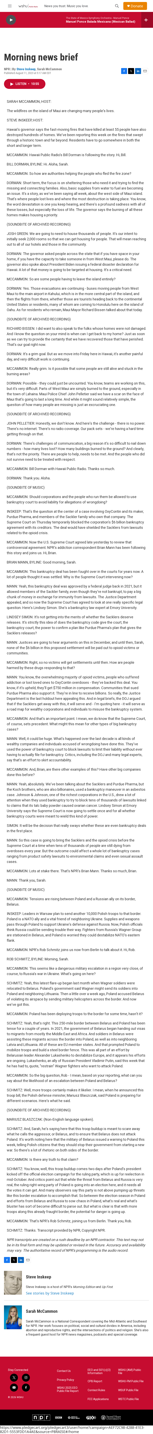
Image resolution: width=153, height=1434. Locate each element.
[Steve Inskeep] (13, 1283)
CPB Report (95, 1381)
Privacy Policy (65, 1379)
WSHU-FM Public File (131, 1381)
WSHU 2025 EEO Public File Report (67, 1389)
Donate (137, 6)
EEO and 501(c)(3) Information (99, 1372)
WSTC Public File (128, 1399)
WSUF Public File (128, 1390)
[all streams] (147, 20)
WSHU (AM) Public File (129, 1372)
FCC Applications (98, 1399)
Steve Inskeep (26, 69)
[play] (11, 20)
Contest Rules (96, 1390)
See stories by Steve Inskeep (50, 1293)
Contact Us (64, 1371)
